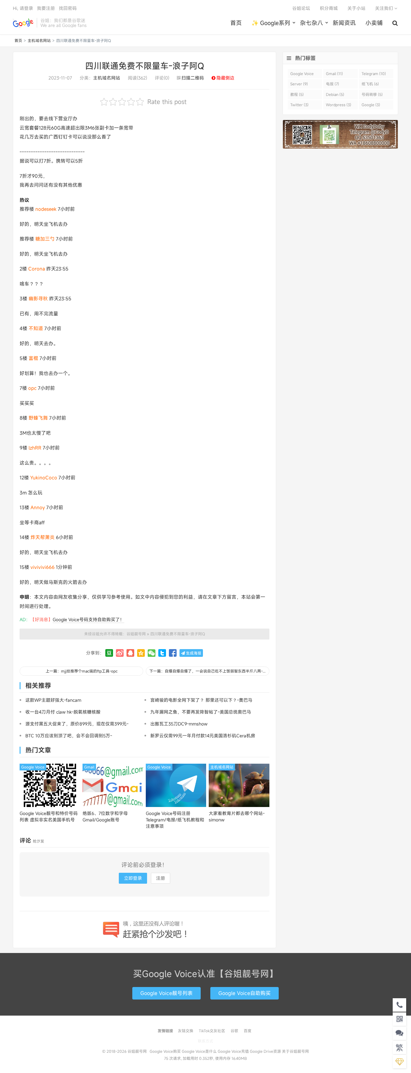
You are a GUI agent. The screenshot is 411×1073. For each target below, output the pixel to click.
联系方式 (205, 1040)
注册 (160, 878)
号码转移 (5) (372, 94)
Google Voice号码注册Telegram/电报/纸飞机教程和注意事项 (175, 819)
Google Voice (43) (302, 74)
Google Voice (33, 766)
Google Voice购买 (165, 1051)
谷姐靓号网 (23, 23)
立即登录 (133, 878)
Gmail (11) (334, 73)
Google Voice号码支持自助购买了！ (88, 619)
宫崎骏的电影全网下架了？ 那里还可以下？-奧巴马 (201, 700)
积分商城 (329, 8)
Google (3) (371, 104)
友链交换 (185, 1030)
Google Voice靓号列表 (166, 993)
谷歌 (234, 1030)
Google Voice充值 (233, 1051)
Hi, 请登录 (23, 8)
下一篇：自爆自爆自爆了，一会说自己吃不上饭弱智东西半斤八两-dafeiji (209, 671)
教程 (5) (297, 94)
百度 (247, 1030)
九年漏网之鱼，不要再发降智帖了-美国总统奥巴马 (200, 712)
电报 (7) (332, 83)
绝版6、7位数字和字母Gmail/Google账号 (105, 816)
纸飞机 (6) (370, 83)
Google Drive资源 (265, 1051)
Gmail (89, 766)
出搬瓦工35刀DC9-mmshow (178, 724)
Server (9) (299, 83)
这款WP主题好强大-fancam (53, 700)
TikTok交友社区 (212, 1030)
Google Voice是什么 (199, 1051)
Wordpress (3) (338, 104)
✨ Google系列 (270, 23)
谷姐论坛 (301, 8)
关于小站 (356, 8)
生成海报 (193, 653)
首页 (236, 23)
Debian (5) (335, 94)
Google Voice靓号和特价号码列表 (49, 816)
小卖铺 (374, 23)
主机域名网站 (39, 40)
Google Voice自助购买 (244, 993)
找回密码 (68, 8)
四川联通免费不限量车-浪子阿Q (144, 65)
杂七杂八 (311, 23)
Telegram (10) (374, 73)
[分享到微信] (151, 653)
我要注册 (46, 8)
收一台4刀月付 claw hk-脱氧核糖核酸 (63, 712)
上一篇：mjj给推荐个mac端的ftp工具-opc (82, 671)
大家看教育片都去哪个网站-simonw (237, 816)
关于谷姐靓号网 (295, 1051)
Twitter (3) (299, 104)
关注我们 (384, 8)
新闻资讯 (344, 23)
